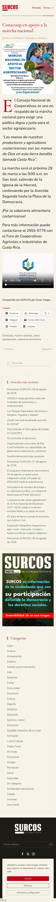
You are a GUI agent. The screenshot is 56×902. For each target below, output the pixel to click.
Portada (36, 8)
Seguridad (12, 778)
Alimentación (14, 656)
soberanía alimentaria (29, 339)
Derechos (42, 38)
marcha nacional (23, 335)
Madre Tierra (14, 746)
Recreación (13, 767)
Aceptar (28, 878)
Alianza (11, 651)
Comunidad (13, 688)
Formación (13, 736)
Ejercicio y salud (15, 720)
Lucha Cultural (15, 741)
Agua (10, 645)
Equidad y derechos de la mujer (24, 730)
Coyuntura (12, 693)
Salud (10, 773)
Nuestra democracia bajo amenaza (25, 456)
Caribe (10, 683)
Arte (9, 672)
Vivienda (11, 799)
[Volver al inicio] (10, 8)
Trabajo (11, 794)
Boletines (12, 677)
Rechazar (28, 885)
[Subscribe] (51, 844)
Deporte (11, 704)
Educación (12, 714)
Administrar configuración (28, 892)
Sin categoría (14, 783)
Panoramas (13, 757)
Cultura (11, 698)
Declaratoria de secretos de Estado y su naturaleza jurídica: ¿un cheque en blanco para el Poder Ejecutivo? (27, 491)
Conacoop (7, 335)
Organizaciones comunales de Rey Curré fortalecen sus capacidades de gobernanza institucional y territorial (26, 447)
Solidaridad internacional (20, 789)
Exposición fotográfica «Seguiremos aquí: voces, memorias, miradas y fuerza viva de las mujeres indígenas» (27, 529)
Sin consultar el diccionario (21, 438)
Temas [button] (47, 8)
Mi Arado (12, 751)
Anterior (9, 349)
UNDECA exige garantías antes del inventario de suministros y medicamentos (26, 402)
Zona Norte (13, 804)
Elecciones (13, 725)
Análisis (11, 661)
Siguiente (46, 349)
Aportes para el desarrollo (21, 667)
